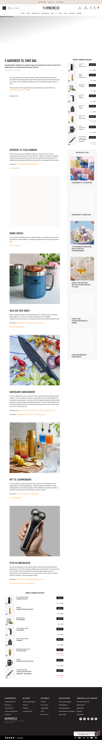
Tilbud (28, 13)
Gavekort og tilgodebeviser (11, 711)
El (56, 13)
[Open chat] (4, 8)
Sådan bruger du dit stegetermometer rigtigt (29, 323)
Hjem (6, 18)
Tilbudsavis (25, 708)
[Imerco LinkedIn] (96, 719)
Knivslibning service (27, 711)
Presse (42, 711)
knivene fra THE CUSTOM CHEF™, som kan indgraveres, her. (36, 410)
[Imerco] (51, 8)
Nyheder (79, 13)
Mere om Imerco (45, 714)
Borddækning (45, 13)
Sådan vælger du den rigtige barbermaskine (29, 579)
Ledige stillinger (44, 708)
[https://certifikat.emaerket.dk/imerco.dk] (95, 738)
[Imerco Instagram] (84, 719)
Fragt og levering (9, 708)
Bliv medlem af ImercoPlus (83, 701)
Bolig (52, 13)
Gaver (65, 13)
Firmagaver (43, 701)
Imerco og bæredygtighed (65, 701)
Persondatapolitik (63, 705)
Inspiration (72, 13)
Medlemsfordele (81, 705)
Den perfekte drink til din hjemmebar (27, 494)
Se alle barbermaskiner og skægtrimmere (22, 583)
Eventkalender (80, 714)
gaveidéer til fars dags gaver (18, 90)
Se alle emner (8, 714)
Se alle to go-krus (15, 245)
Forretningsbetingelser (64, 708)
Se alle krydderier (15, 168)
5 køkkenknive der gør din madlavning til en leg (30, 414)
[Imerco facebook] (80, 719)
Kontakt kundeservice (10, 701)
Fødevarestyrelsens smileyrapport (67, 711)
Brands (23, 13)
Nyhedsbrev (79, 711)
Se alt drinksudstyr (15, 498)
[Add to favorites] (6, 604)
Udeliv (60, 13)
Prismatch (25, 705)
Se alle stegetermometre (17, 327)
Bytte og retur (8, 705)
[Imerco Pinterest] (92, 719)
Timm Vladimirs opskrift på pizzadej (27, 164)
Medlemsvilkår (80, 708)
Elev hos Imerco (44, 705)
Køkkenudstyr (35, 13)
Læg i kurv (60, 597)
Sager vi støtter (62, 714)
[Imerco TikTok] (88, 719)
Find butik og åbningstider (29, 701)
